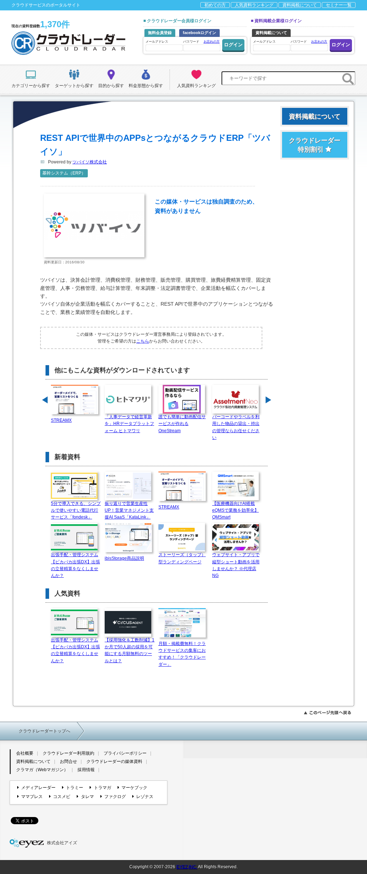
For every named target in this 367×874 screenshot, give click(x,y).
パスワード (201, 41)
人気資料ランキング (254, 5)
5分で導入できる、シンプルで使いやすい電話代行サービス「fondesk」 (76, 510)
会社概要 (24, 753)
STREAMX (61, 420)
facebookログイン (199, 32)
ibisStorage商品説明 (124, 558)
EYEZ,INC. (186, 866)
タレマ (87, 796)
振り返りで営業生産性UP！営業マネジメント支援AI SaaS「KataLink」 (129, 510)
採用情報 (86, 769)
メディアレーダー (38, 787)
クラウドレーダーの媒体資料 (114, 761)
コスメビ (61, 796)
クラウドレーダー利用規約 (68, 753)
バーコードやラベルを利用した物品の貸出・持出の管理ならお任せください (235, 427)
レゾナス (144, 796)
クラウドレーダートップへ (44, 731)
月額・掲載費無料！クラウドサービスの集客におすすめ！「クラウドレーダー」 (182, 654)
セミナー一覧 (339, 5)
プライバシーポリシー (125, 753)
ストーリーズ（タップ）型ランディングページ (182, 558)
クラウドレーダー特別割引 (314, 145)
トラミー (74, 787)
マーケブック (134, 787)
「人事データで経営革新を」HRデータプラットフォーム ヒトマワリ (129, 423)
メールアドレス (157, 41)
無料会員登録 (160, 32)
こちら (142, 341)
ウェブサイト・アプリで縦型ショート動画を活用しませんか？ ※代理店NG (235, 565)
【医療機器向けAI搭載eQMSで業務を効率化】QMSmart (235, 510)
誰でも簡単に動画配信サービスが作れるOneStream (182, 423)
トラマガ (102, 787)
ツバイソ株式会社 (89, 161)
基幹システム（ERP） (64, 173)
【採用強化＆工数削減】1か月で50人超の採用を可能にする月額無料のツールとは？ (129, 650)
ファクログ (115, 796)
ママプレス (32, 796)
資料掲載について (299, 5)
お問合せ (68, 761)
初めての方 (215, 5)
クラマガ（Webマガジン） (42, 769)
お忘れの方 (212, 41)
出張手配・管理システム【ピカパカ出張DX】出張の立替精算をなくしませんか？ (75, 565)
